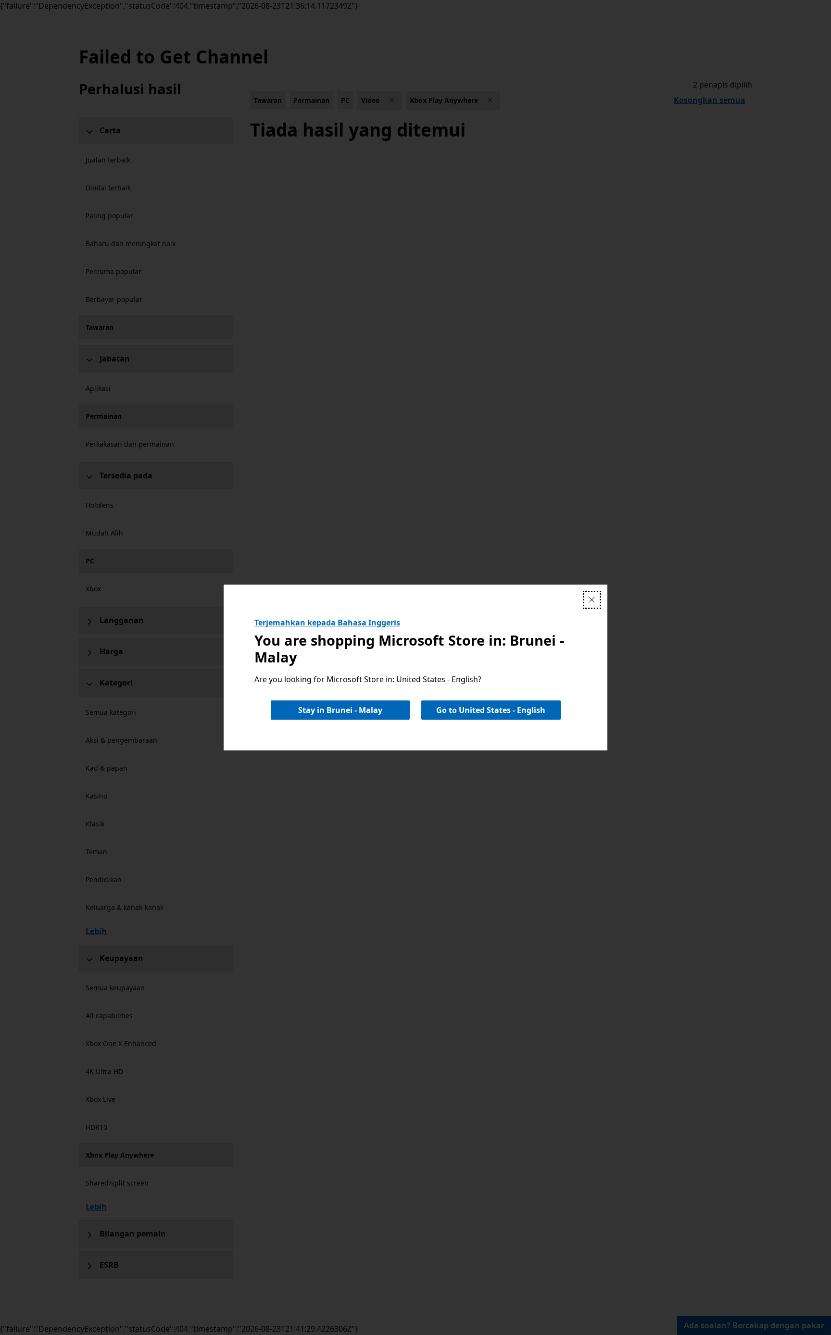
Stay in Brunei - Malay (340, 710)
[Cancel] (592, 600)
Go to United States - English (490, 710)
